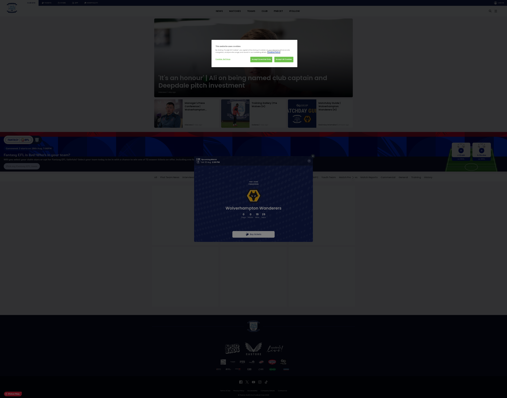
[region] (254, 53)
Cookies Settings (222, 59)
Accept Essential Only (261, 59)
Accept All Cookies (284, 59)
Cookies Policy (274, 52)
